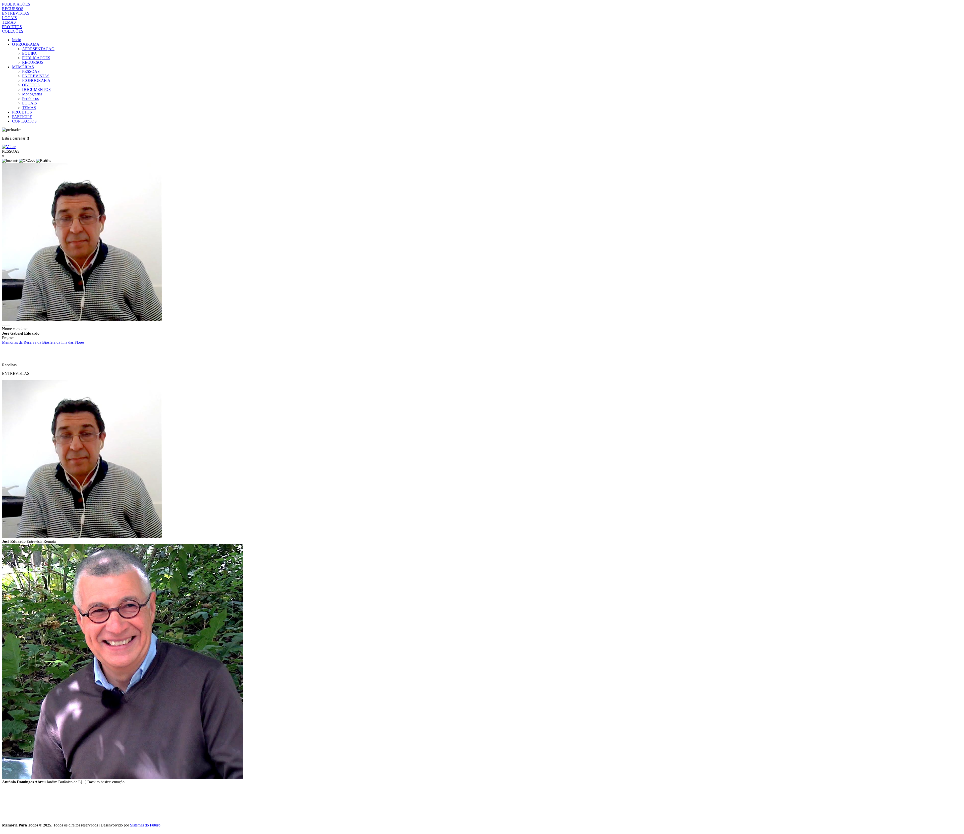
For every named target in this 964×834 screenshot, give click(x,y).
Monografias (32, 94)
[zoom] (82, 320)
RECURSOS (12, 9)
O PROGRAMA (25, 44)
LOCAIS (9, 18)
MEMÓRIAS (23, 67)
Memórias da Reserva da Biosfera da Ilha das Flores (43, 342)
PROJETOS (12, 27)
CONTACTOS (24, 121)
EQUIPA (29, 53)
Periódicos (30, 98)
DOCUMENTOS (36, 89)
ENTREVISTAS (15, 13)
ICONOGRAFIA (36, 80)
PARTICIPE (22, 116)
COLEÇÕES (12, 31)
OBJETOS (31, 85)
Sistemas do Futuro (145, 825)
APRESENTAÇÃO (38, 49)
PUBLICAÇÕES (16, 4)
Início (16, 40)
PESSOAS (31, 71)
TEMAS (9, 22)
